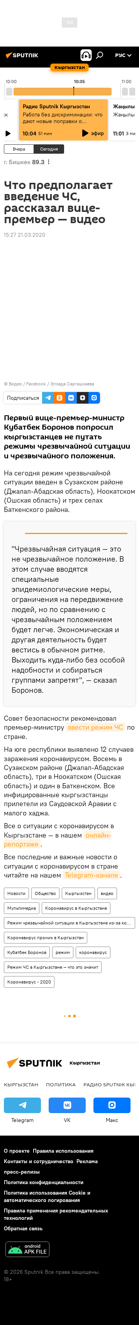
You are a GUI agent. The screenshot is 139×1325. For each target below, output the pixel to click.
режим (63, 952)
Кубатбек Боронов (26, 952)
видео (107, 893)
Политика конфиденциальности (43, 1182)
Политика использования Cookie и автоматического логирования (47, 1196)
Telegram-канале (91, 875)
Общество (45, 893)
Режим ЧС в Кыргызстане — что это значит (52, 967)
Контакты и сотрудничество (38, 1161)
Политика (61, 1084)
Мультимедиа (21, 908)
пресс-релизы (22, 1171)
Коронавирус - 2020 (29, 982)
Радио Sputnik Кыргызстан (56, 106)
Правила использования (63, 1150)
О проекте (17, 1150)
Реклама (87, 1161)
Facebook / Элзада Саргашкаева (60, 384)
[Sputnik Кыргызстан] (23, 58)
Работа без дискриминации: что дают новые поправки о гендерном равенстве (63, 121)
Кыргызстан (78, 893)
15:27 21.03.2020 (25, 234)
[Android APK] (27, 1250)
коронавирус (93, 952)
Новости (16, 893)
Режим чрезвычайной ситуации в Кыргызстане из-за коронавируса (71, 923)
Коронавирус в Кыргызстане (76, 908)
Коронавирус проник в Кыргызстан (45, 937)
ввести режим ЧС (95, 727)
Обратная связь (23, 1228)
